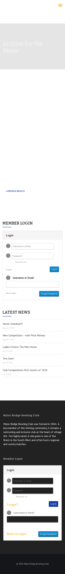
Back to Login (11, 293)
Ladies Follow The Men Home (20, 347)
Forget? (9, 269)
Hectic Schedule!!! (12, 323)
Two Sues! (8, 358)
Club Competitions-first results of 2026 (25, 370)
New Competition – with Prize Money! (24, 335)
